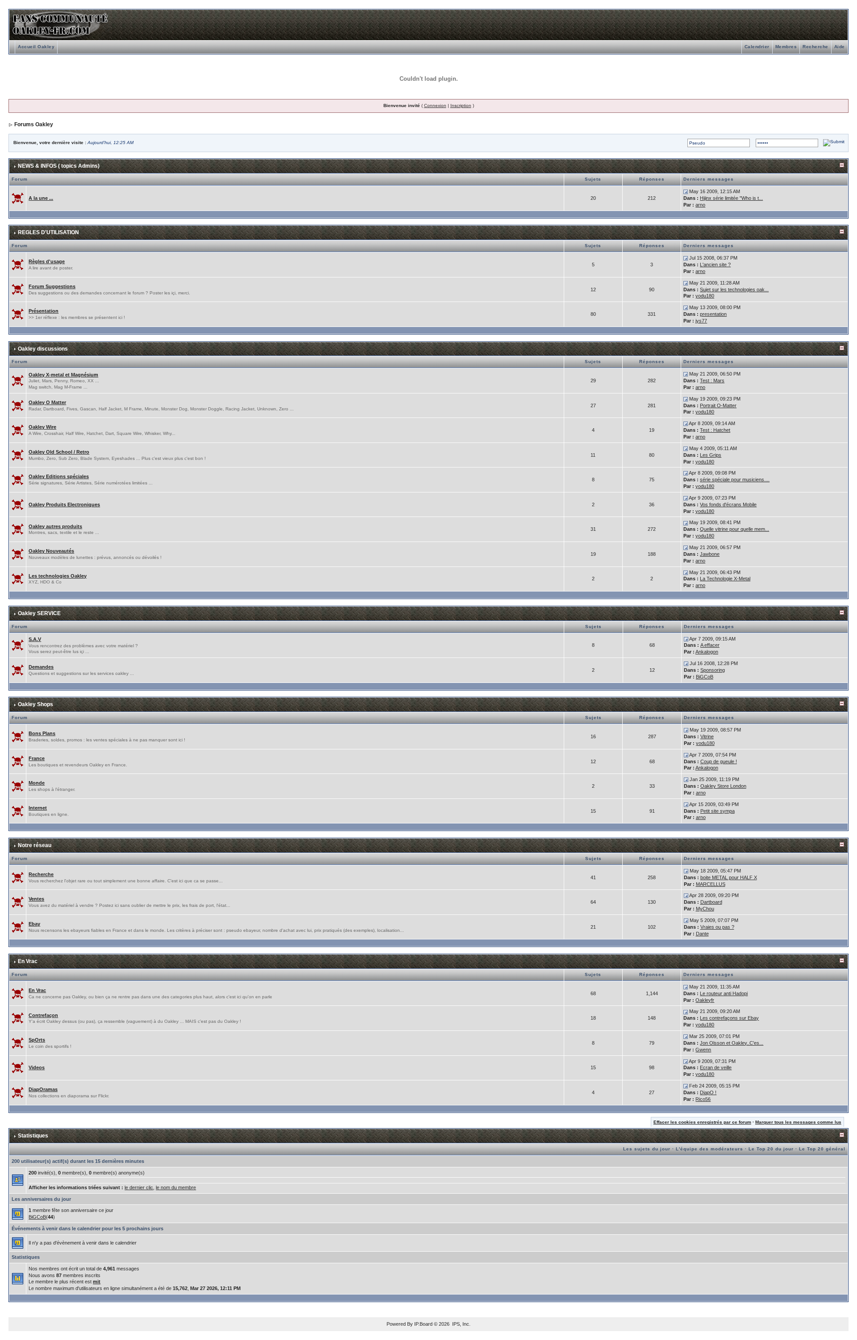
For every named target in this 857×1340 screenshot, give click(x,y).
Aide (839, 46)
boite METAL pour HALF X (728, 877)
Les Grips (710, 455)
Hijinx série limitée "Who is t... (731, 198)
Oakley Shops (35, 704)
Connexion (435, 105)
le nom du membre (176, 1187)
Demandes (41, 667)
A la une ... (41, 198)
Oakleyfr (704, 1000)
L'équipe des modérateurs (709, 1148)
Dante (702, 933)
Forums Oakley (33, 124)
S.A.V (35, 639)
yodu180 (704, 295)
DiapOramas (43, 1089)
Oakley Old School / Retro (59, 452)
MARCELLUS (710, 884)
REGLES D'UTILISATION (48, 232)
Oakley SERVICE (39, 613)
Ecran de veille (716, 1067)
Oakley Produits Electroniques (64, 504)
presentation (713, 314)
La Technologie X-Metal (725, 578)
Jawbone (710, 554)
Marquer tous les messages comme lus (798, 1122)
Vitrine (707, 736)
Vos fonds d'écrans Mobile (728, 504)
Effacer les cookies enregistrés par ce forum (702, 1122)
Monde (37, 783)
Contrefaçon (43, 1015)
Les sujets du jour (646, 1148)
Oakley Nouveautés (51, 551)
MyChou (705, 908)
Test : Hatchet (715, 430)
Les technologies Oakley (58, 576)
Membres (786, 46)
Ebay (34, 923)
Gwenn (703, 1049)
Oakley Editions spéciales (59, 476)
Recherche (815, 46)
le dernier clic (139, 1187)
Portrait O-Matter (718, 405)
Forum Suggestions (52, 286)
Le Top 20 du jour (771, 1148)
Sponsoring (712, 670)
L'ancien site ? (715, 264)
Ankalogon (706, 651)
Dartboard (711, 902)
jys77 (701, 320)
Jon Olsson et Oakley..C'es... (731, 1043)
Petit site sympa (717, 811)
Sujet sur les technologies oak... (734, 289)
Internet (38, 808)
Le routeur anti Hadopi (724, 993)
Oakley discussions (43, 349)
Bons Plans (42, 733)
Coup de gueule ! (718, 761)
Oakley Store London (723, 786)
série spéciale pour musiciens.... (735, 479)
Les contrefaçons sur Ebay (729, 1018)
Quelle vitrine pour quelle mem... (734, 529)
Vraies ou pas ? (717, 927)
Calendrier (757, 46)
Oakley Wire (42, 427)
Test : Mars (712, 380)
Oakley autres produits (55, 526)
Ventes (36, 899)
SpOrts (37, 1039)
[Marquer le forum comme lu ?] (18, 197)
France (37, 758)
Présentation (43, 311)
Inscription (460, 105)
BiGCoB (704, 676)
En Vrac (27, 961)
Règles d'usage (47, 261)
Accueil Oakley (36, 46)
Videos (37, 1067)
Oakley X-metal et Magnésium (63, 374)
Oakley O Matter (47, 402)
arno (700, 204)
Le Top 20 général (822, 1148)
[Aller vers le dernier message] (685, 191)
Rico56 (703, 1099)
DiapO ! (708, 1092)
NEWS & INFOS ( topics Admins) (59, 166)
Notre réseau (34, 845)
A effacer (710, 645)
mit (96, 1281)
